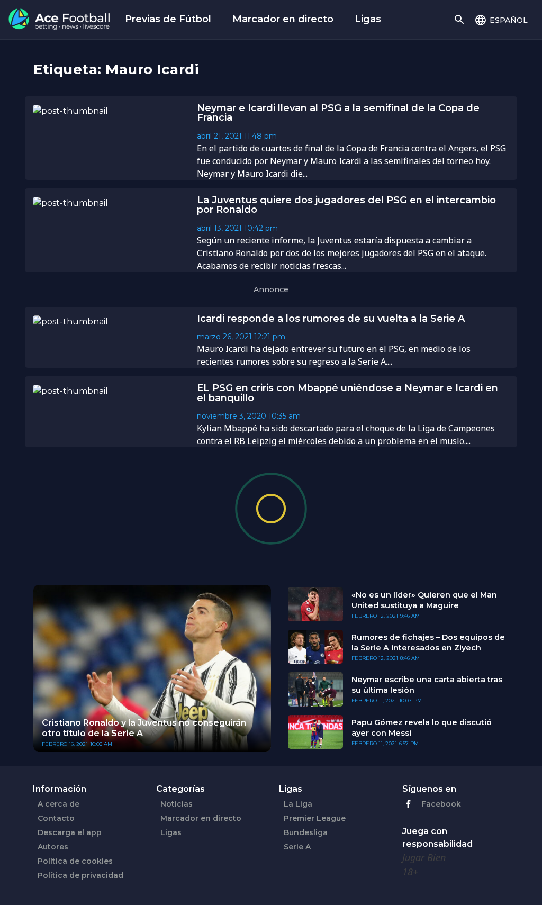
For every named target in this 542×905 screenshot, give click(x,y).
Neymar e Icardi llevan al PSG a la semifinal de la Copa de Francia (338, 113)
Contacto (56, 818)
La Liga (298, 804)
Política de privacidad (80, 875)
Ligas (368, 19)
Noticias (176, 804)
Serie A (297, 847)
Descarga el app (70, 832)
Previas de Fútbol (168, 19)
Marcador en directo (282, 19)
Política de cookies (75, 861)
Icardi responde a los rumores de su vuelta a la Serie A (331, 318)
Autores (53, 847)
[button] (501, 19)
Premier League (315, 818)
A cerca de (58, 804)
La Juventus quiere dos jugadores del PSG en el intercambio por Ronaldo (346, 205)
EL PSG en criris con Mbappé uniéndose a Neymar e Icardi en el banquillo (347, 393)
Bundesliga (306, 832)
